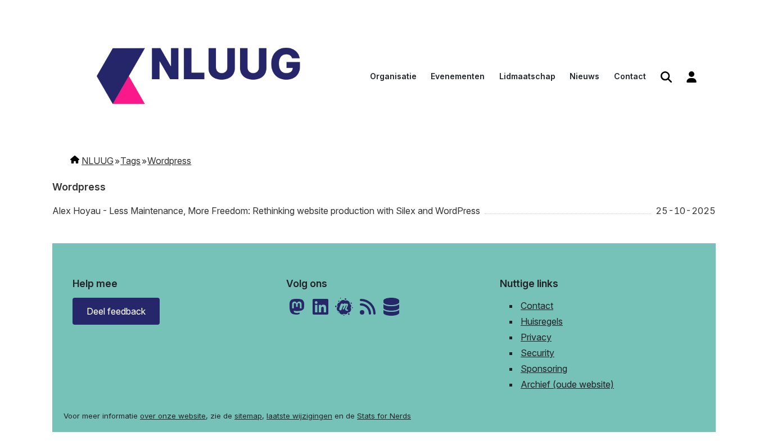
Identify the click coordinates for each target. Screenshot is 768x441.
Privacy (536, 337)
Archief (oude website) (567, 384)
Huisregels (542, 321)
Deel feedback (116, 311)
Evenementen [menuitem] (458, 76)
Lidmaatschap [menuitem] (527, 76)
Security (537, 352)
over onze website (173, 415)
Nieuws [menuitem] (584, 76)
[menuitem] (666, 77)
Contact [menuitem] (630, 76)
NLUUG (98, 160)
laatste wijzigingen (299, 415)
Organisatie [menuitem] (393, 76)
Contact (537, 305)
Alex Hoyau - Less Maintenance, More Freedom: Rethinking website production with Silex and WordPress (266, 210)
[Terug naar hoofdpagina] (198, 77)
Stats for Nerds (384, 415)
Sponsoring (544, 368)
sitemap (248, 415)
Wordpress (169, 160)
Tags (130, 160)
